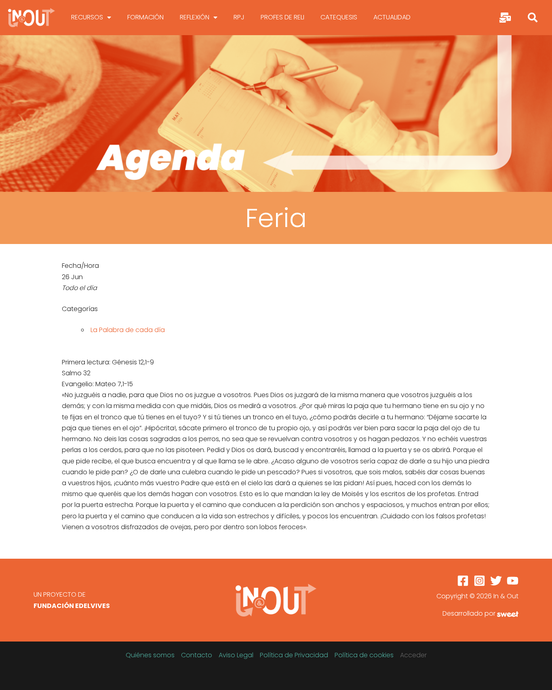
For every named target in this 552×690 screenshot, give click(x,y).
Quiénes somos (150, 655)
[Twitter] (496, 581)
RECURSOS (87, 17)
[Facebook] (463, 581)
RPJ (239, 17)
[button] (533, 17)
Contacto (196, 655)
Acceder (413, 655)
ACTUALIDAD (392, 17)
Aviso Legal (236, 655)
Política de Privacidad (294, 655)
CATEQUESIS (338, 17)
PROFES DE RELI (282, 17)
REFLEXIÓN (194, 17)
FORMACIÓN (145, 17)
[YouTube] (512, 581)
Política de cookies (364, 655)
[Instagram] (479, 581)
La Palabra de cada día (128, 329)
